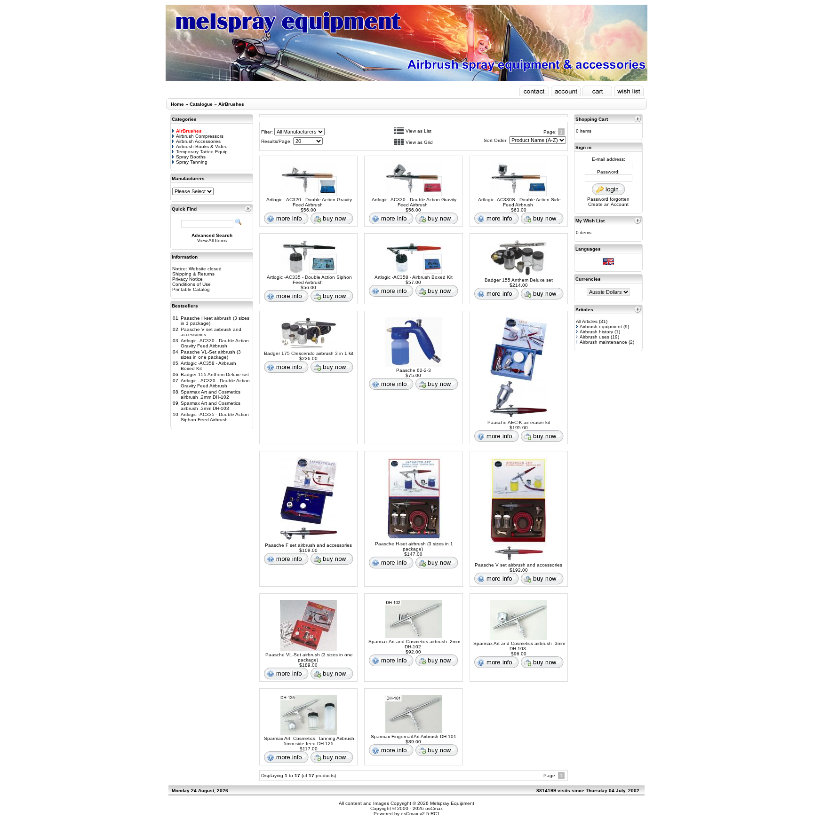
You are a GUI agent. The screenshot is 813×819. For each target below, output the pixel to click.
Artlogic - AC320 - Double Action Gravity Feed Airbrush (215, 383)
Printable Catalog (191, 289)
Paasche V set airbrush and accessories (518, 564)
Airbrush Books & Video (202, 146)
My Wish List (590, 220)
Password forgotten (608, 199)
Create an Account (608, 204)
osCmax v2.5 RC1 (420, 813)
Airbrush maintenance (603, 342)
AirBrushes (231, 104)
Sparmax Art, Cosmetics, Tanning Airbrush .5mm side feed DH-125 (309, 741)
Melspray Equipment (452, 803)
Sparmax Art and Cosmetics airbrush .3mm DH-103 (210, 406)
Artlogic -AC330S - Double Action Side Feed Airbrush (519, 202)
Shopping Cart (591, 119)
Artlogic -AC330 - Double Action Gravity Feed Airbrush (215, 343)
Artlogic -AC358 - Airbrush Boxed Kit (414, 277)
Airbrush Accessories (198, 141)
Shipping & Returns (193, 273)
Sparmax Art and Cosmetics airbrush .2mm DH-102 (210, 394)
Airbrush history (596, 331)
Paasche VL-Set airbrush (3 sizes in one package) (211, 354)
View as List (418, 131)
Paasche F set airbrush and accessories (308, 545)
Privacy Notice (187, 279)
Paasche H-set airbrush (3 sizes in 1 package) (414, 546)
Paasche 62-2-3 (413, 370)
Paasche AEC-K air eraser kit (518, 422)
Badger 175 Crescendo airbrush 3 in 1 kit (308, 353)
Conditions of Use (191, 284)
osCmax (433, 808)
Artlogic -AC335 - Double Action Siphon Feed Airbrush (215, 417)
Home (177, 104)
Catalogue (201, 104)
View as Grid (419, 142)
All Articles (587, 321)
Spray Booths (191, 156)
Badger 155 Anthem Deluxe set (215, 374)
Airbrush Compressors (199, 136)
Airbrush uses (594, 336)
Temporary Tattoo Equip (202, 151)
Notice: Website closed (197, 268)
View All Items (212, 240)
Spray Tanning (191, 162)
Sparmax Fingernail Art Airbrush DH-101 (413, 736)
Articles (584, 309)
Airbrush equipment (601, 326)
